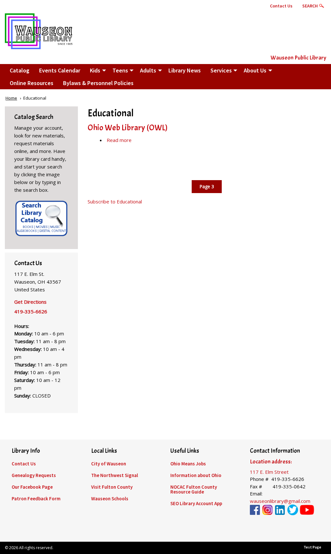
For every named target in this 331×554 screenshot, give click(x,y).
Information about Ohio (195, 475)
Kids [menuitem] (95, 70)
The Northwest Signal (114, 475)
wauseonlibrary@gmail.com (280, 501)
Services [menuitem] (221, 70)
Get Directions (30, 302)
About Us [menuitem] (255, 70)
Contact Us (281, 6)
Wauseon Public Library (298, 57)
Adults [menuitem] (148, 70)
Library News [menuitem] (184, 70)
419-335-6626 (30, 311)
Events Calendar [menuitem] (59, 70)
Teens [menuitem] (120, 70)
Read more (119, 140)
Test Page (312, 547)
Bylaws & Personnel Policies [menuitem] (98, 83)
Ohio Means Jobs (188, 464)
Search (310, 6)
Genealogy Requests (34, 475)
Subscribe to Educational (115, 201)
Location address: (271, 461)
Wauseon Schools (109, 498)
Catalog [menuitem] (19, 70)
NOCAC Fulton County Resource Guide (193, 489)
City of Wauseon (108, 464)
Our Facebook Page (32, 487)
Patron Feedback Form (36, 498)
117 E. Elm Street (269, 472)
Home (11, 98)
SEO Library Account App (196, 503)
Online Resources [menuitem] (31, 83)
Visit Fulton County (112, 487)
